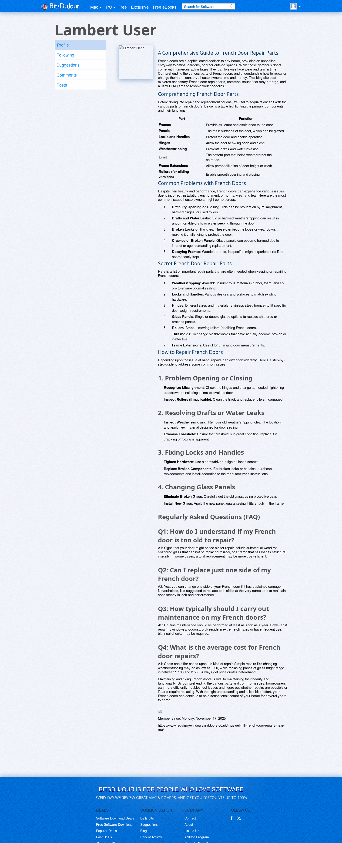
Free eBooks (164, 7)
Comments (67, 75)
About (188, 824)
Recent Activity (151, 837)
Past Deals (104, 837)
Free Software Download (114, 824)
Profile (63, 45)
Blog (143, 830)
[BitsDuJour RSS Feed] (240, 818)
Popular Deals (106, 830)
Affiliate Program (196, 837)
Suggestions (68, 65)
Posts (62, 85)
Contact (190, 818)
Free (122, 7)
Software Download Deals (115, 818)
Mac (94, 7)
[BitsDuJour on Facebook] (232, 818)
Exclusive (140, 7)
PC (109, 7)
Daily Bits (147, 818)
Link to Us (191, 830)
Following (65, 55)
